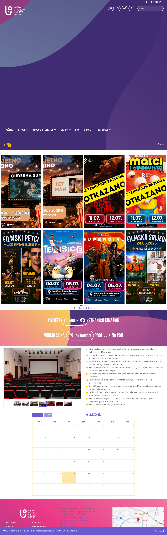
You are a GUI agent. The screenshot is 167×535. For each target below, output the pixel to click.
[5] (87, 308)
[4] (84, 308)
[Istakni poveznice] (159, 2)
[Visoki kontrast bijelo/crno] (154, 2)
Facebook (66, 524)
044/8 (72, 517)
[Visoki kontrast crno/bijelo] (157, 2)
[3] (80, 308)
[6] (91, 308)
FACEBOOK (72, 321)
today (48, 414)
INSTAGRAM (82, 335)
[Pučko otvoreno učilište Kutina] (14, 10)
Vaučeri (9, 526)
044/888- (88, 511)
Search (160, 8)
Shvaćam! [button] (158, 531)
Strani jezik (37, 522)
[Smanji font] (149, 2)
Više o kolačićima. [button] (70, 531)
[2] (77, 308)
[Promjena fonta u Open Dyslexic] (152, 2)
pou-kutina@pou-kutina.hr (74, 520)
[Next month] (40, 415)
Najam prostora (39, 526)
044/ (77, 514)
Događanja (11, 522)
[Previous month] (35, 415)
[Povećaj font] (147, 2)
